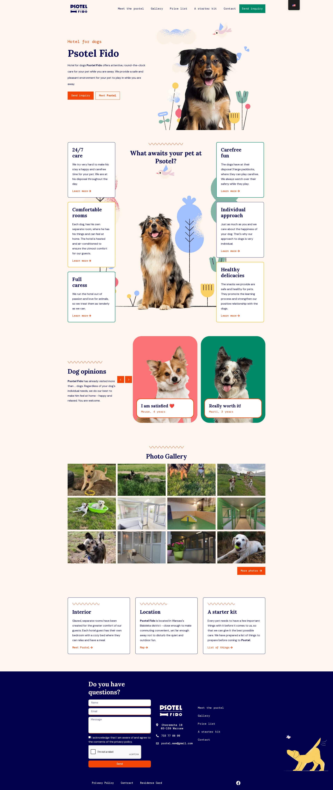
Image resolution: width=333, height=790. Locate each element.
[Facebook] (238, 783)
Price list (178, 8)
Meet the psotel (131, 8)
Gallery (157, 8)
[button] (252, 8)
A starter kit (205, 8)
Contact (230, 8)
